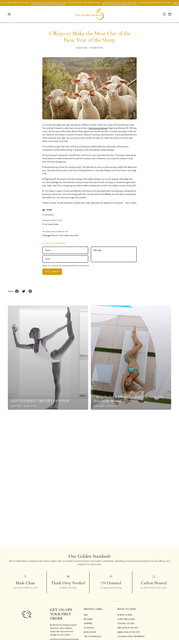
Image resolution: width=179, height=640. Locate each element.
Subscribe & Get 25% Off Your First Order (39, 3)
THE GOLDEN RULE (92, 636)
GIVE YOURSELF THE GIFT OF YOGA (39, 401)
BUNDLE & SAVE (124, 615)
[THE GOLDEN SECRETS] (89, 14)
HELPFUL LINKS (93, 609)
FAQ (86, 615)
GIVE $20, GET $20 (125, 623)
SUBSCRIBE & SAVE (126, 619)
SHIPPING (88, 623)
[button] (164, 14)
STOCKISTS (89, 628)
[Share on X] (24, 291)
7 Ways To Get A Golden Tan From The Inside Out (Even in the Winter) (128, 399)
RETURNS (88, 619)
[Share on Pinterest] (30, 291)
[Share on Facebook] (17, 291)
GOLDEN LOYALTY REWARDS (130, 636)
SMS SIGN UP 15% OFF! (127, 628)
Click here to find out (97, 128)
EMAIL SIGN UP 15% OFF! (128, 632)
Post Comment (52, 272)
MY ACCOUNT (90, 632)
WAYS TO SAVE (126, 609)
